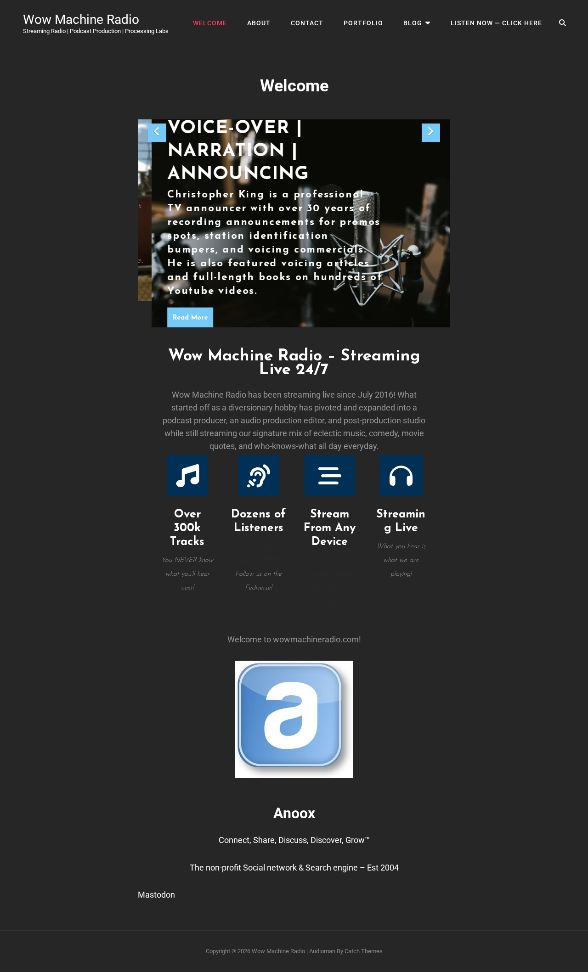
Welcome (210, 23)
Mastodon (156, 894)
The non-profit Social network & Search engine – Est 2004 (294, 867)
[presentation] (157, 133)
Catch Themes (364, 951)
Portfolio (363, 23)
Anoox (294, 813)
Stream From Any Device (330, 528)
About (259, 23)
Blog (412, 23)
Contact (307, 23)
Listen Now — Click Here (496, 23)
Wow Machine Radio (81, 19)
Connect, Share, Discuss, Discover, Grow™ (294, 840)
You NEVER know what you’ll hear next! (187, 574)
